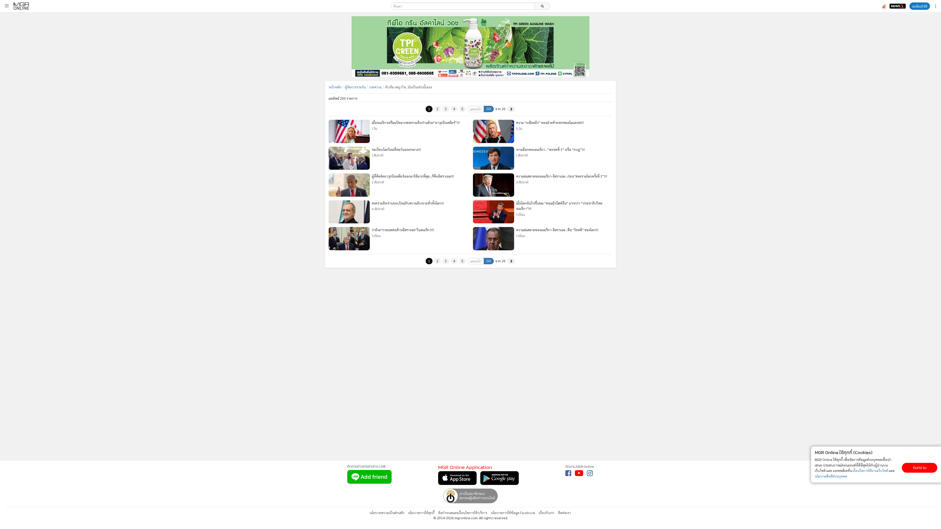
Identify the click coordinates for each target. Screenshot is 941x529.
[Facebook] (568, 473)
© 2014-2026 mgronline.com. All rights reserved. (470, 518)
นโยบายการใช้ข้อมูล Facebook (513, 512)
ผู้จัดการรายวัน (355, 87)
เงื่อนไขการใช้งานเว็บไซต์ (870, 470)
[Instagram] (590, 473)
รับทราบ (919, 468)
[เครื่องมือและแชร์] (936, 6)
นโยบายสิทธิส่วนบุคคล (831, 476)
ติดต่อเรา (564, 512)
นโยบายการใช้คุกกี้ (421, 512)
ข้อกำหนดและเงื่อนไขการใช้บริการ (462, 512)
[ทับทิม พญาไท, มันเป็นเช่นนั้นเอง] (21, 6)
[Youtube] (579, 473)
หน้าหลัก (335, 87)
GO (488, 108)
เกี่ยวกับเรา (546, 512)
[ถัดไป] (511, 109)
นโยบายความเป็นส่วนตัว (387, 512)
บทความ (375, 87)
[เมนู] (7, 6)
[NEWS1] (898, 6)
